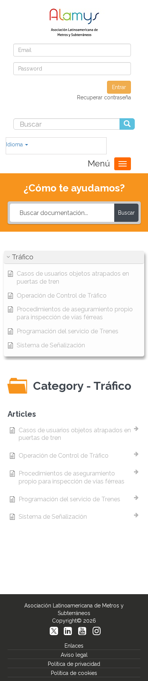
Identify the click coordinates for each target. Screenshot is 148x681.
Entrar (119, 87)
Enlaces (74, 646)
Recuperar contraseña (104, 97)
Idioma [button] (15, 144)
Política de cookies (74, 673)
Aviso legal (74, 655)
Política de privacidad (74, 664)
